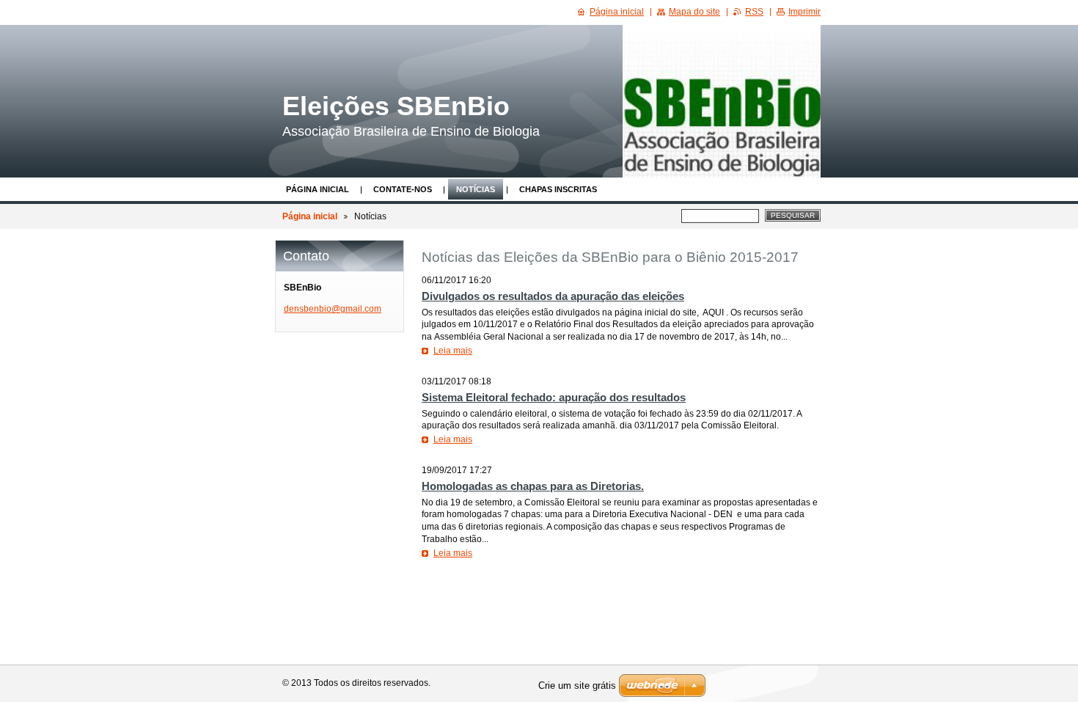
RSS (754, 12)
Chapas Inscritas (558, 189)
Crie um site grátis (577, 685)
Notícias (475, 189)
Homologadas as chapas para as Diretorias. (533, 486)
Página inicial (317, 189)
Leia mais (452, 350)
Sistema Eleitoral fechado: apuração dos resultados (554, 397)
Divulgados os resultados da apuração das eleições (553, 296)
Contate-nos (402, 189)
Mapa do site (694, 12)
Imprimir (804, 12)
